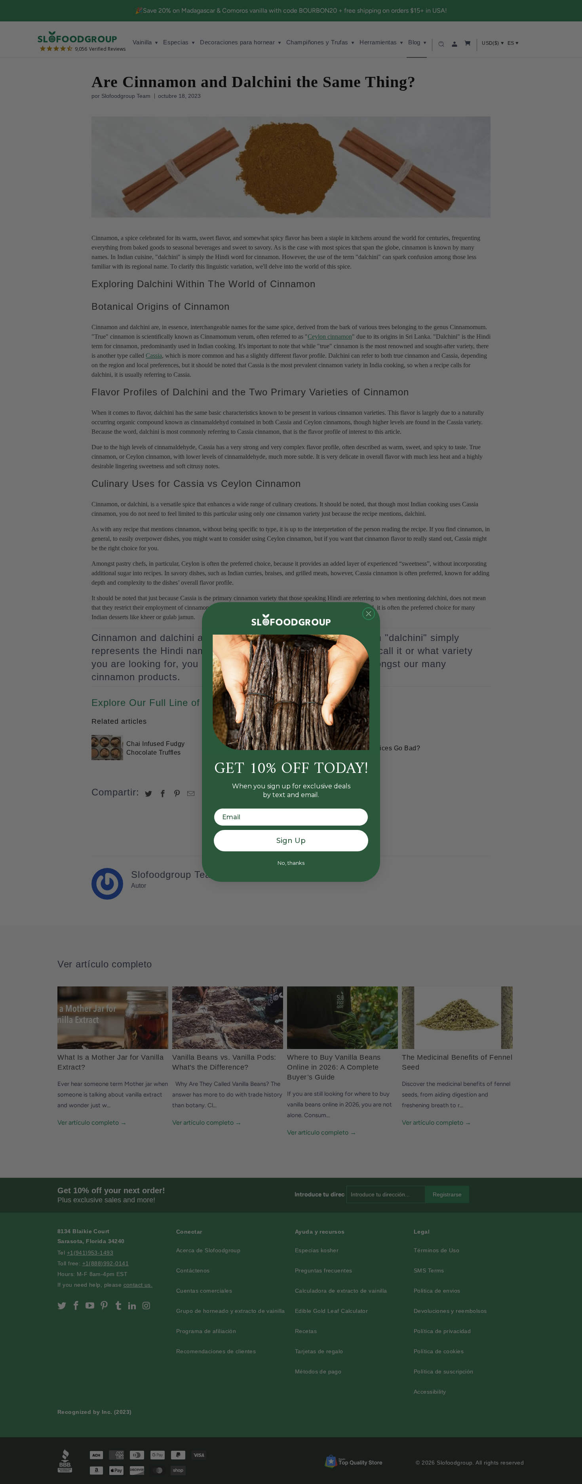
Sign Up (291, 840)
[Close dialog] (368, 613)
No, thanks (291, 863)
